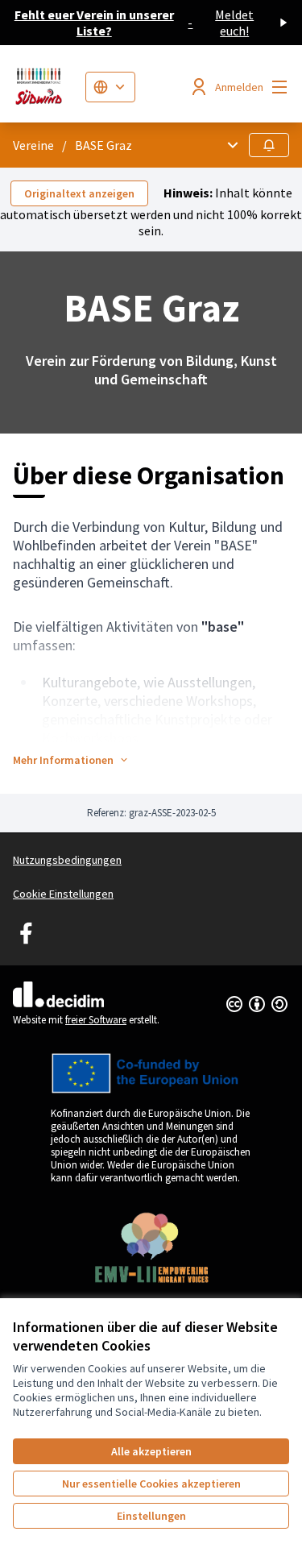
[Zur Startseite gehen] (42, 87)
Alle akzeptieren (151, 1451)
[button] (71, 760)
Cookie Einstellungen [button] (63, 893)
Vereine (33, 145)
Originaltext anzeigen (79, 193)
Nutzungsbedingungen (67, 860)
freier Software (95, 1020)
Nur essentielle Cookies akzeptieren (151, 1483)
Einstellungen (151, 1516)
